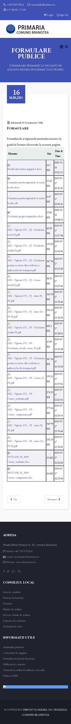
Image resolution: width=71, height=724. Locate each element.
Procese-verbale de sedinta (16, 615)
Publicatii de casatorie (14, 664)
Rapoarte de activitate (14, 620)
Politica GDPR (10, 675)
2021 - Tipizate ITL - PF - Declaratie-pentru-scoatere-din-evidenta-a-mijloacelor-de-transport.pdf (26, 363)
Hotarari (7, 603)
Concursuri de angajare (15, 653)
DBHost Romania (35, 709)
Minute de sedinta (12, 609)
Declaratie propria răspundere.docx (25, 216)
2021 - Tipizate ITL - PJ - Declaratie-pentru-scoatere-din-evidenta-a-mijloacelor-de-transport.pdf (26, 265)
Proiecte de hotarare (13, 597)
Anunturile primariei (13, 647)
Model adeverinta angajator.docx (24, 169)
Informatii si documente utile (27, 122)
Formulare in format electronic (19, 658)
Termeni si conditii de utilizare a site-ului (24, 670)
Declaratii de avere (12, 626)
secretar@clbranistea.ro (43, 4)
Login (50, 15)
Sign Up (63, 15)
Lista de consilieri (12, 592)
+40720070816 (15, 4)
